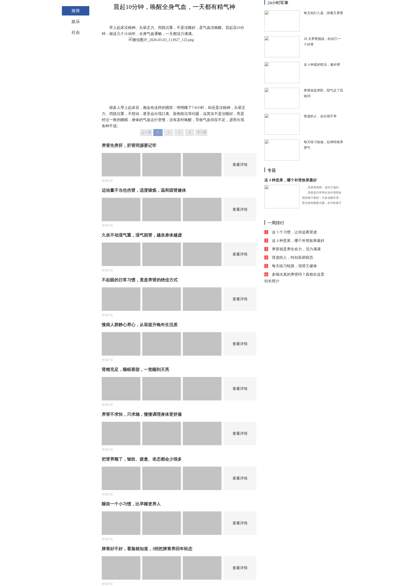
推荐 (75, 10)
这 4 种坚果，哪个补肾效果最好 (290, 180)
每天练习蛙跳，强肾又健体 (294, 266)
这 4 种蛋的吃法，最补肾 (322, 64)
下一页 (201, 132)
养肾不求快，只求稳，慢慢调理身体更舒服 (142, 414)
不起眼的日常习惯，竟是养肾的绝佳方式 (140, 280)
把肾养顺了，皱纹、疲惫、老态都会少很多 (142, 459)
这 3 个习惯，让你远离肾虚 (294, 232)
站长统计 (271, 281)
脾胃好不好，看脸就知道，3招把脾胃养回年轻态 (147, 548)
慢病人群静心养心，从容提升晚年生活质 (140, 324)
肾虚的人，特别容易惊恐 (292, 257)
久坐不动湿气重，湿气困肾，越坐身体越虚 (142, 235)
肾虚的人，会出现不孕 (320, 116)
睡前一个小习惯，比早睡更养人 (131, 504)
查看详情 (240, 165)
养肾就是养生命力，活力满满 (296, 249)
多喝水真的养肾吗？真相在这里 (298, 274)
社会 (75, 32)
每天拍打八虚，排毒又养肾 (323, 13)
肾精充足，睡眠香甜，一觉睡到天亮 (135, 369)
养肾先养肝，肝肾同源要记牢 (129, 145)
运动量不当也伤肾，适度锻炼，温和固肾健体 (144, 190)
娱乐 (75, 21)
